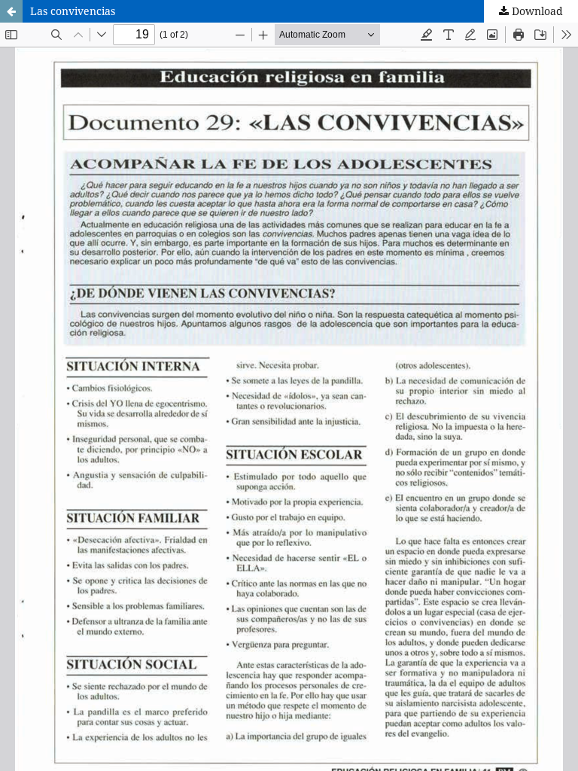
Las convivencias (72, 11)
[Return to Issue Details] (11, 11)
